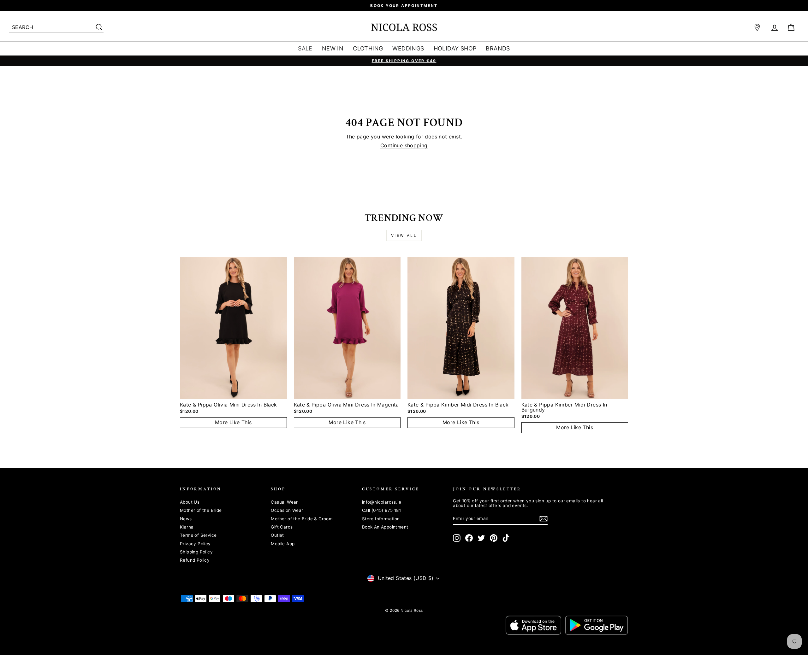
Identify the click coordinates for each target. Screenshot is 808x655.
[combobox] (56, 27)
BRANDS (498, 48)
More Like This (233, 422)
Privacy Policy (195, 543)
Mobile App (282, 543)
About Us (189, 502)
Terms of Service (198, 535)
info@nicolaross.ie (381, 502)
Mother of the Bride (201, 510)
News (186, 518)
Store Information (381, 518)
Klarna (186, 526)
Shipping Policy (196, 551)
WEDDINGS (408, 48)
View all (404, 235)
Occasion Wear (287, 510)
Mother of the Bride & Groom (302, 518)
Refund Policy (195, 560)
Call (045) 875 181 (381, 510)
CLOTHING (368, 48)
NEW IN (332, 48)
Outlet (277, 535)
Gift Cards (282, 526)
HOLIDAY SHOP (455, 48)
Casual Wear (284, 502)
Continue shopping (404, 146)
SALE (305, 48)
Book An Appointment (385, 526)
